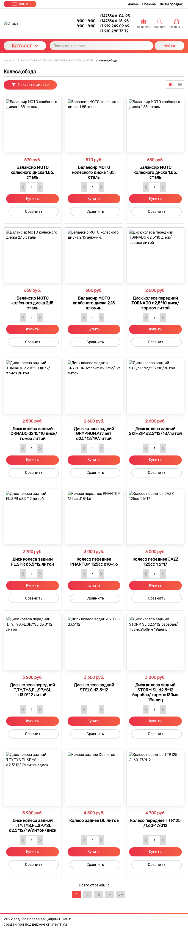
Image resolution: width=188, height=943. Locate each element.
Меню (23, 4)
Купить (32, 198)
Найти (169, 46)
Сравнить (33, 211)
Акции (133, 4)
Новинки (149, 4)
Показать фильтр (33, 84)
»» (120, 894)
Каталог (22, 46)
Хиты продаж (171, 4)
